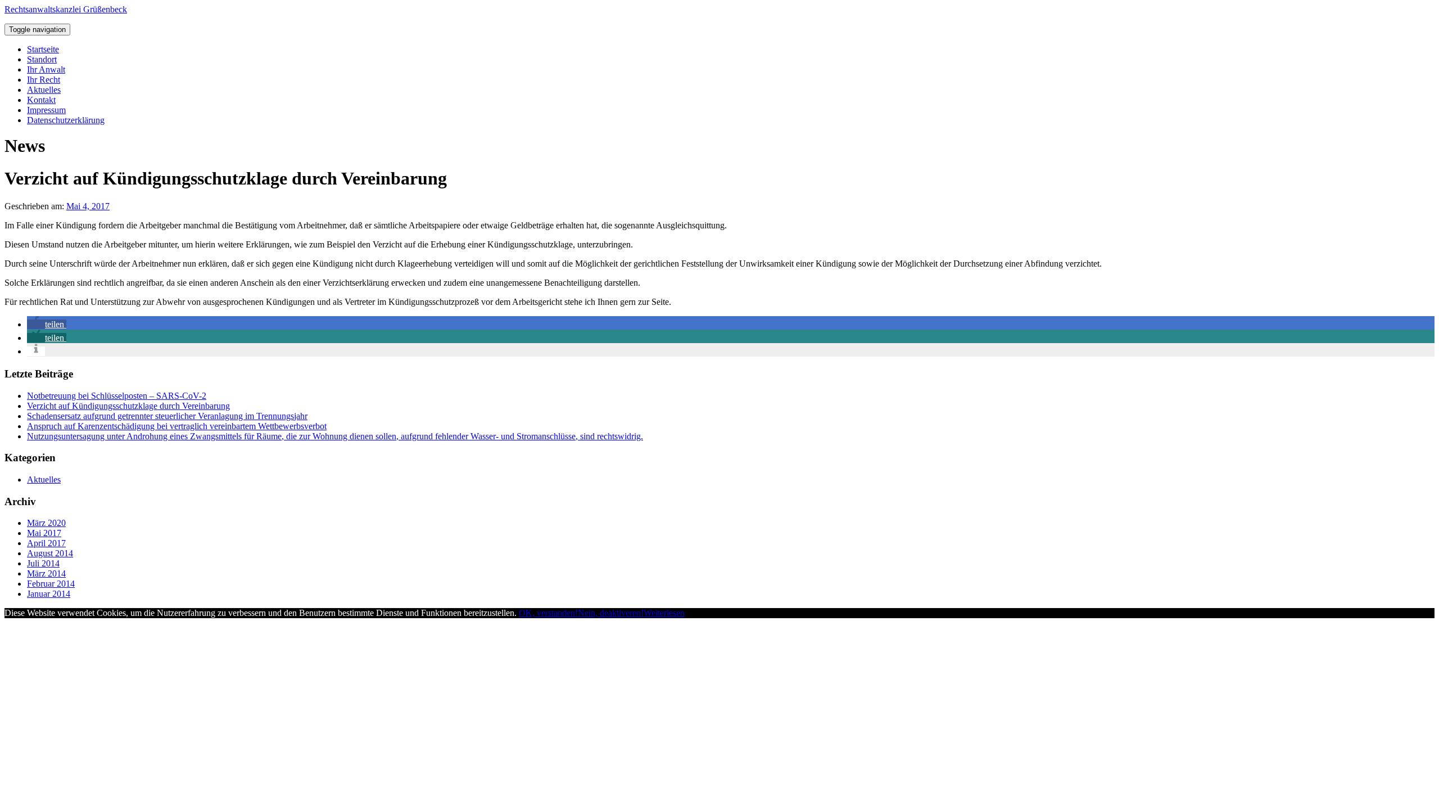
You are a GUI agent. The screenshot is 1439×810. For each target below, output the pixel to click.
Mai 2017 (44, 533)
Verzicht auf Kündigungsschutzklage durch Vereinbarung (128, 406)
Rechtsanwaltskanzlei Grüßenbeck (65, 9)
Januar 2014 (48, 593)
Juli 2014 (43, 563)
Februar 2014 (51, 583)
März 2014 (46, 573)
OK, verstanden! (548, 613)
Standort (42, 59)
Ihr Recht (43, 79)
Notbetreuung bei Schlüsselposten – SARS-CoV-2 (116, 395)
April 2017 (46, 543)
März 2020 (46, 523)
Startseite (43, 49)
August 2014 (50, 553)
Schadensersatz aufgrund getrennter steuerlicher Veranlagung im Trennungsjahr (167, 416)
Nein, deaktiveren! (611, 613)
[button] (46, 324)
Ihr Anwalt (46, 69)
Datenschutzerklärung (66, 120)
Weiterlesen (664, 613)
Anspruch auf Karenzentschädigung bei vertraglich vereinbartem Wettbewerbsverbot (177, 426)
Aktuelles (44, 89)
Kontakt (41, 100)
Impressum (46, 110)
